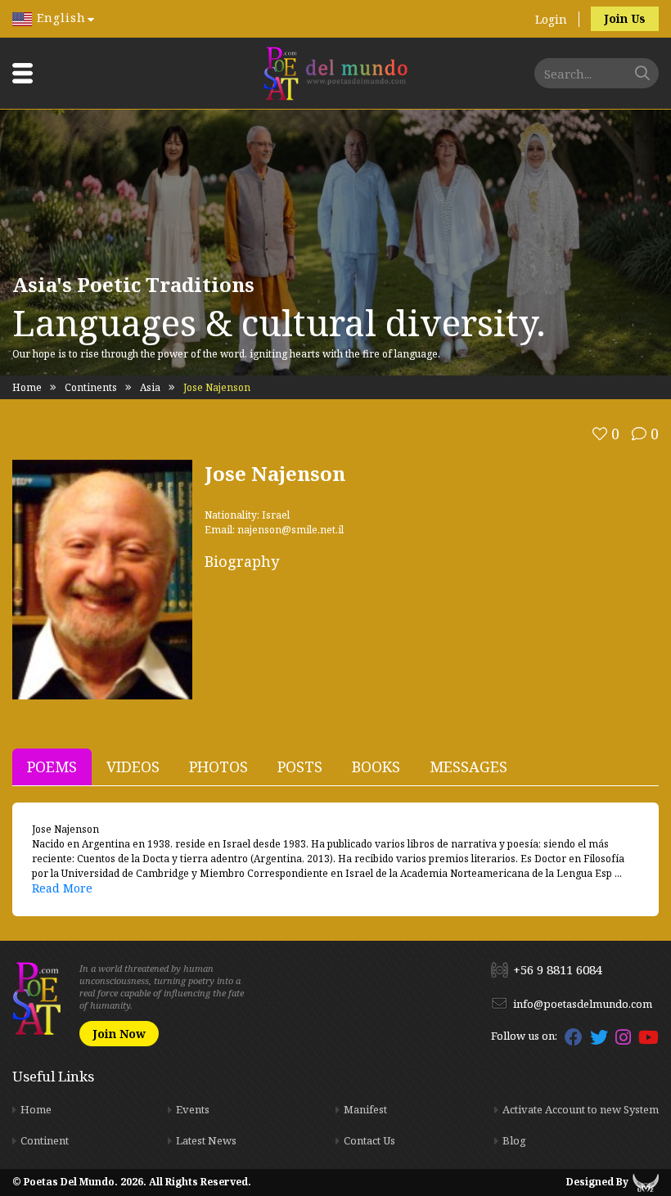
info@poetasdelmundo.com (582, 1003)
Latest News (206, 1140)
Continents (91, 387)
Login (551, 19)
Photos (218, 766)
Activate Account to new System (580, 1109)
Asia (150, 387)
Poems (52, 766)
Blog (514, 1140)
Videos (133, 766)
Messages (468, 766)
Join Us (625, 18)
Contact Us (369, 1140)
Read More (62, 888)
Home (27, 387)
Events (192, 1109)
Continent (44, 1140)
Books (376, 766)
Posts (299, 766)
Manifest (365, 1109)
